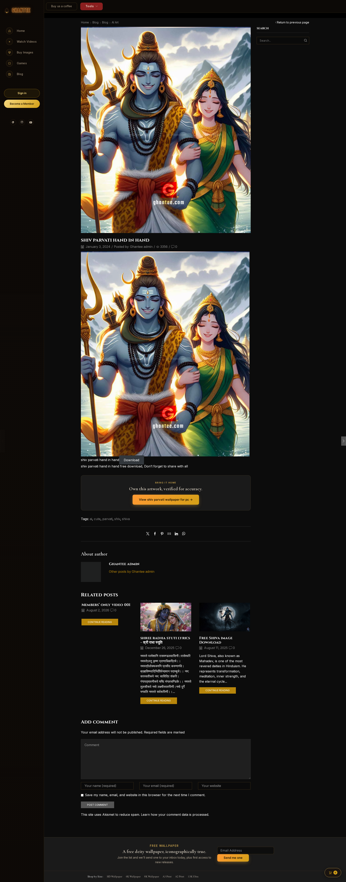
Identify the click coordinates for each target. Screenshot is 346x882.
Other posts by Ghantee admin (131, 572)
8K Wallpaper (151, 876)
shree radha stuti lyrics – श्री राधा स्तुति (165, 640)
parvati (107, 519)
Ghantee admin (141, 247)
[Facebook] (155, 533)
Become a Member (22, 103)
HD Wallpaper (114, 876)
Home (85, 22)
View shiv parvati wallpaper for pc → (166, 499)
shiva (126, 519)
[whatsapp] (182, 533)
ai (91, 519)
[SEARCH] (305, 40)
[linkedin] (176, 533)
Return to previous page (293, 22)
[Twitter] (148, 533)
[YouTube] (31, 122)
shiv (117, 519)
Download (131, 460)
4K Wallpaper (133, 876)
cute (97, 519)
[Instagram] (22, 122)
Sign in (22, 93)
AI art (115, 22)
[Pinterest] (13, 122)
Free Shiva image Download (215, 640)
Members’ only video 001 (105, 604)
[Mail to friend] (169, 533)
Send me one (233, 858)
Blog (96, 22)
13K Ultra (193, 876)
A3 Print (167, 876)
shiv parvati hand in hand (100, 460)
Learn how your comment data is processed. (175, 815)
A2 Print (179, 876)
